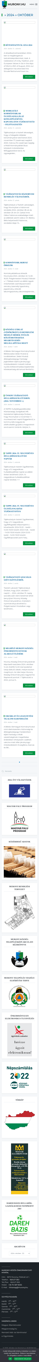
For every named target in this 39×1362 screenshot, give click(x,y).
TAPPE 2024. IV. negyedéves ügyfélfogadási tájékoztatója (19, 508)
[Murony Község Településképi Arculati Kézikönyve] (19, 959)
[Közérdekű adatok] (19, 862)
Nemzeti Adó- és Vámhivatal (14, 1332)
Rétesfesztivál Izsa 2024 (18, 45)
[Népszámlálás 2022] (19, 1077)
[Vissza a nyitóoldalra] (14, 4)
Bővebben (29, 77)
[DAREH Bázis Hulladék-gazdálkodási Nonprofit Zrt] (19, 1225)
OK (10, 1359)
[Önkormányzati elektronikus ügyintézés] (19, 1040)
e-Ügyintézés (7, 1336)
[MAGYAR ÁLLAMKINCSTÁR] (19, 1169)
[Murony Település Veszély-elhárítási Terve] (19, 996)
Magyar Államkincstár (11, 1325)
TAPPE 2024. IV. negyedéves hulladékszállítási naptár (19, 456)
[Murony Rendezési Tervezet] (19, 912)
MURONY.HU (31, 1348)
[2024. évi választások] (19, 791)
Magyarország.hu (9, 1329)
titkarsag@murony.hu (18, 1287)
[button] (33, 4)
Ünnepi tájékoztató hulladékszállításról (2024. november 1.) (17, 398)
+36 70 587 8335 (15, 1285)
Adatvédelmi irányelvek (23, 1359)
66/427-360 (14, 1280)
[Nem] (36, 1355)
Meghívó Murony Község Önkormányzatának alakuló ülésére (18, 651)
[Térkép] (19, 1120)
